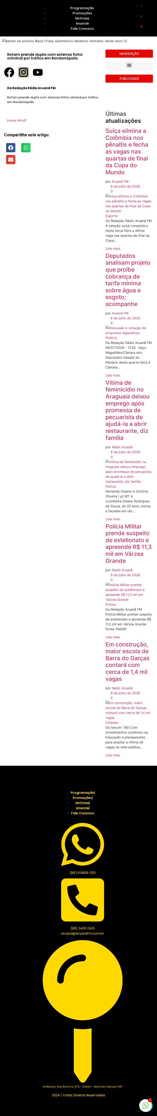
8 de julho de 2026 (125, 186)
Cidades (111, 722)
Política (111, 338)
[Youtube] (38, 72)
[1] (145, 1108)
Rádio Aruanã (122, 447)
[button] (10, 147)
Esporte (111, 216)
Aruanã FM (120, 181)
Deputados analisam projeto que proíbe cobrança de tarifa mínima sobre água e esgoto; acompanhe (127, 279)
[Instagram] (23, 72)
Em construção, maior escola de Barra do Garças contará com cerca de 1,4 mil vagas (127, 661)
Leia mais (112, 248)
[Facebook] (9, 72)
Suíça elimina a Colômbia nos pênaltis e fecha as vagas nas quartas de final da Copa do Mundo (126, 151)
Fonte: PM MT (17, 120)
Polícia (110, 486)
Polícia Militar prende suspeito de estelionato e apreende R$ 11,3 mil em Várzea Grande (128, 543)
